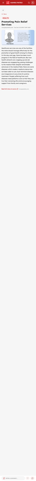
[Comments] (32, 478)
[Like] (28, 478)
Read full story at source (9, 89)
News (5, 14)
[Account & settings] (32, 2)
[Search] (29, 2)
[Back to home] (3, 10)
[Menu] (3, 2)
